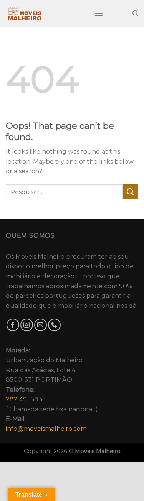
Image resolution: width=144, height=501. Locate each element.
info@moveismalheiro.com (46, 428)
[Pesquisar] (135, 13)
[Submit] (130, 191)
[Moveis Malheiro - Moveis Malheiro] (44, 13)
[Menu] (98, 13)
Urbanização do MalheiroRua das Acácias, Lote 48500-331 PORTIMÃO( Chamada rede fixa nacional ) (52, 389)
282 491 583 (24, 399)
